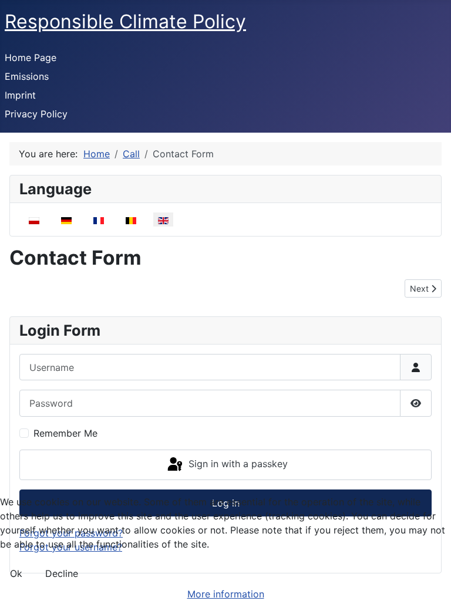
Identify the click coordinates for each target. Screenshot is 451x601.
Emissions (27, 76)
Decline (61, 573)
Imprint (20, 95)
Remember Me (65, 433)
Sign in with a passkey (237, 464)
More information (225, 594)
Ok (16, 573)
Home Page (30, 57)
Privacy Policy (36, 114)
